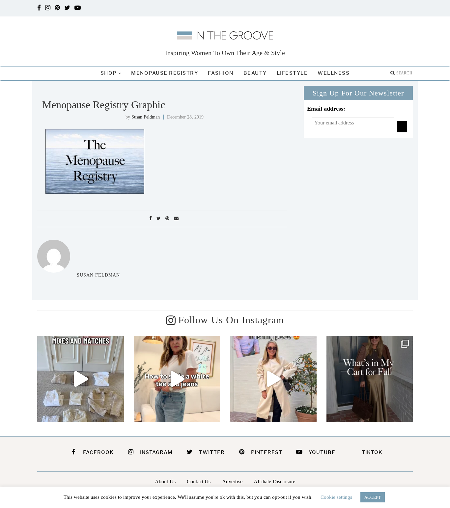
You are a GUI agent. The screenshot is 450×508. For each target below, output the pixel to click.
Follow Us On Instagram (231, 319)
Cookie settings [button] (336, 497)
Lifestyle (292, 73)
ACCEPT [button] (372, 497)
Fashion (221, 73)
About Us (165, 481)
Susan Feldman (145, 117)
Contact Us (199, 481)
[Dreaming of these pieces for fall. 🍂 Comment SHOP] (369, 379)
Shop (108, 73)
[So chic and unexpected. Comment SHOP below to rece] (273, 379)
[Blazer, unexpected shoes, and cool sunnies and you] (177, 379)
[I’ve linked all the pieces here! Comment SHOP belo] (80, 379)
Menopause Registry (164, 73)
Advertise (232, 481)
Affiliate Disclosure (274, 481)
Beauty (255, 73)
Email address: (326, 108)
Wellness (334, 73)
